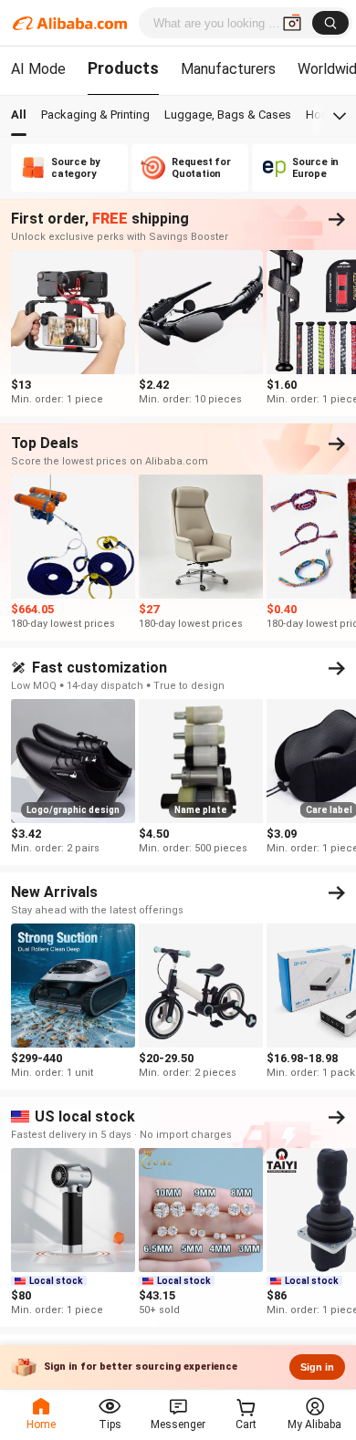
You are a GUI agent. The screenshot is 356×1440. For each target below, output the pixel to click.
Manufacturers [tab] (228, 69)
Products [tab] (123, 68)
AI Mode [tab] (38, 69)
